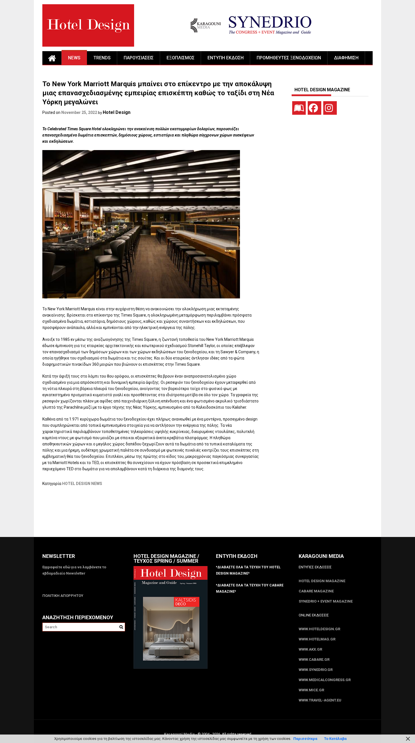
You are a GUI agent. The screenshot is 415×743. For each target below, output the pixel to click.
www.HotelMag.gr (317, 639)
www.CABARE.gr (314, 659)
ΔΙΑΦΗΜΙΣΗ (346, 57)
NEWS (74, 57)
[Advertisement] (145, 515)
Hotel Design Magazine (322, 581)
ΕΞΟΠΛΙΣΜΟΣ (181, 57)
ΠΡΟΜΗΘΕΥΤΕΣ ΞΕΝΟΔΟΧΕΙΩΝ (289, 57)
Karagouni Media (180, 734)
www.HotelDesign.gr (319, 629)
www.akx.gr (310, 649)
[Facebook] (314, 108)
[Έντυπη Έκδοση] (299, 108)
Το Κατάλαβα (335, 738)
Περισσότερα (305, 738)
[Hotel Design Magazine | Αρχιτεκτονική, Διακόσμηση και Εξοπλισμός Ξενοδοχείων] (52, 58)
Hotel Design (116, 112)
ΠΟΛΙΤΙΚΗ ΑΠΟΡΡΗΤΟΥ (62, 595)
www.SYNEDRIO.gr (316, 670)
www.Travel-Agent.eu (320, 700)
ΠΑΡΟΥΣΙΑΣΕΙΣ (139, 57)
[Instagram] (330, 108)
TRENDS (102, 57)
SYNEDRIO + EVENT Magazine (326, 601)
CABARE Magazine (316, 591)
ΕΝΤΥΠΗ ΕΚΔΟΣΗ (225, 57)
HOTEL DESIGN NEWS (82, 483)
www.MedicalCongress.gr (325, 680)
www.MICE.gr (311, 690)
